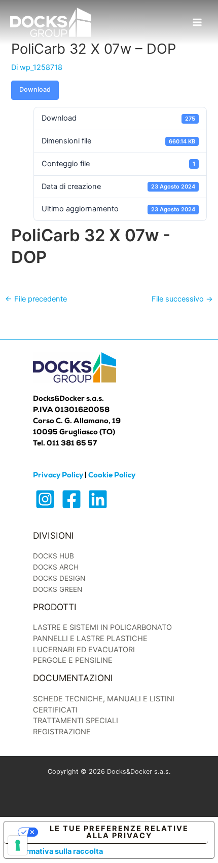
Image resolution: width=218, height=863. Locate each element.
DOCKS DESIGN (59, 578)
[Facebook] (71, 499)
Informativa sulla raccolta (57, 851)
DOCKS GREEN (57, 589)
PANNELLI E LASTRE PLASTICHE (90, 638)
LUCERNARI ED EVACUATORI (84, 649)
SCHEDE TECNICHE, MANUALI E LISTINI (103, 698)
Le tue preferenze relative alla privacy (119, 832)
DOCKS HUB (53, 556)
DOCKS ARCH (56, 567)
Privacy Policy (58, 475)
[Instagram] (45, 499)
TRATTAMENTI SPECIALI (75, 720)
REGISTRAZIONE (62, 731)
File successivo (182, 299)
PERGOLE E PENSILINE (73, 660)
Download (35, 89)
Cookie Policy (111, 475)
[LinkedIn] (98, 499)
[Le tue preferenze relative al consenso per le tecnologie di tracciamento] (17, 845)
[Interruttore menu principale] (197, 22)
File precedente (36, 299)
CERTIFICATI (55, 710)
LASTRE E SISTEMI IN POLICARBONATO (102, 627)
